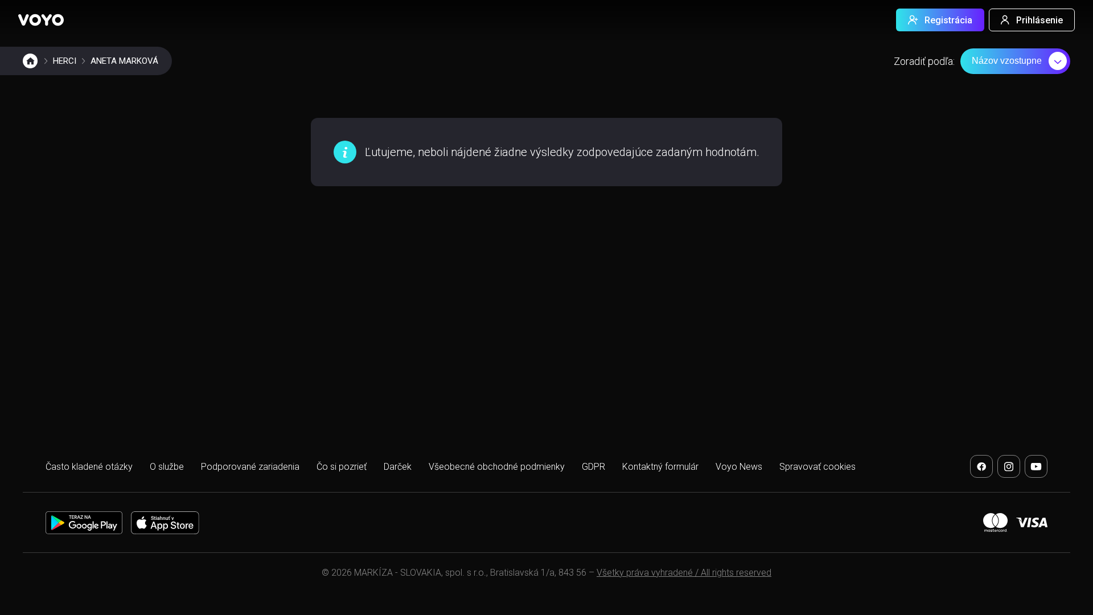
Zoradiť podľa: (924, 61)
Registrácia (948, 20)
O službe (167, 466)
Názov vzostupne (1007, 60)
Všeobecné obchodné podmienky (497, 466)
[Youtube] (1036, 466)
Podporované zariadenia (250, 466)
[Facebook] (981, 466)
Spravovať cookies (817, 466)
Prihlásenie (1039, 20)
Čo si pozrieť (342, 466)
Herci (64, 61)
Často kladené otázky (89, 466)
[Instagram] (1008, 466)
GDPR (593, 466)
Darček (398, 466)
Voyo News (739, 466)
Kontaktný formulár (660, 466)
